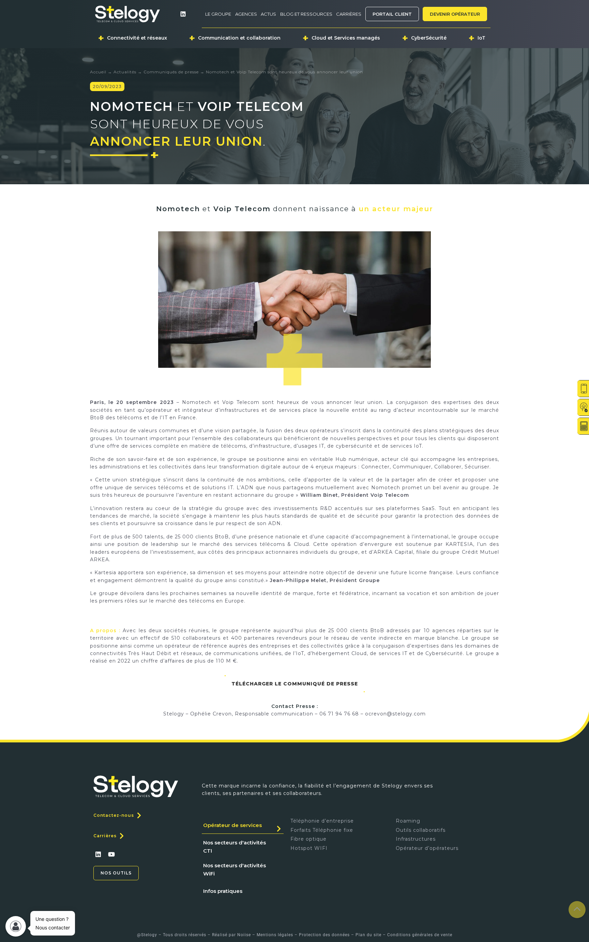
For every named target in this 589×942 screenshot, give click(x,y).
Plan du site (368, 934)
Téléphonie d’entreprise (322, 821)
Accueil (98, 71)
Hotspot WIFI (309, 848)
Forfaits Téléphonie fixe (321, 830)
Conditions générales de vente (419, 934)
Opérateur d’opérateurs (427, 848)
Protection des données (324, 934)
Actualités (125, 71)
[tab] (243, 825)
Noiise (244, 934)
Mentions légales (275, 934)
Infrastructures (416, 839)
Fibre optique (308, 839)
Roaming (408, 821)
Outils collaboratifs (420, 830)
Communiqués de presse (171, 71)
